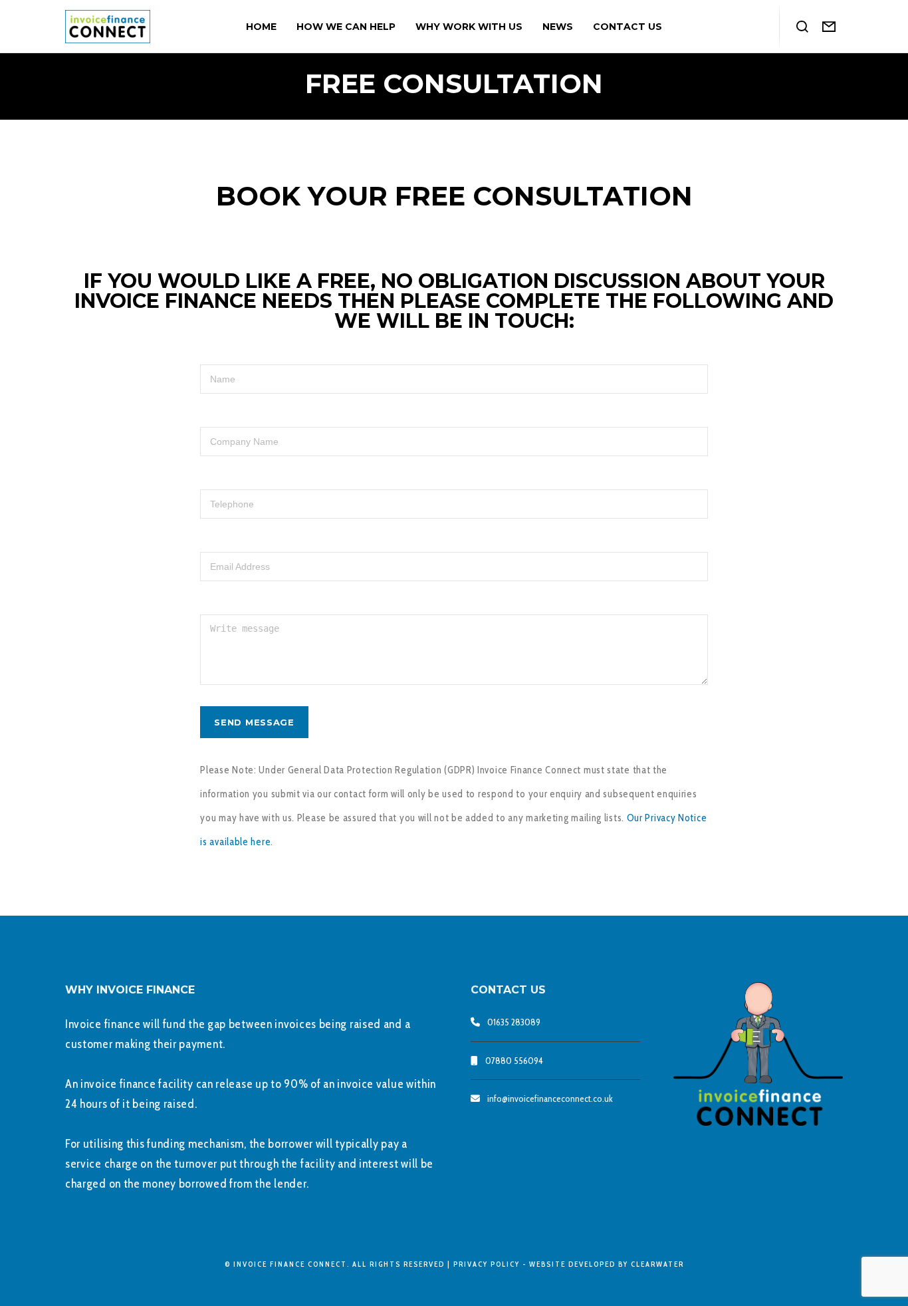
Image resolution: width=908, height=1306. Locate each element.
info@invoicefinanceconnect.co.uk (550, 1099)
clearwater (657, 1264)
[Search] (802, 26)
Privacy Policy (486, 1264)
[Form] (829, 26)
